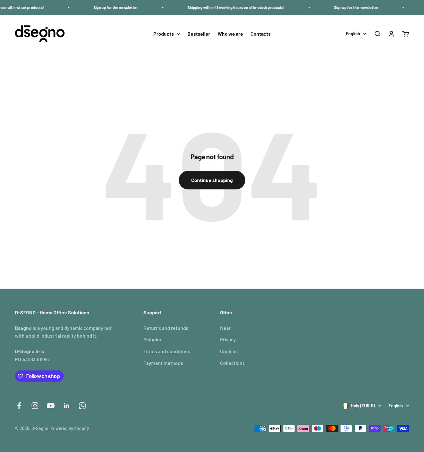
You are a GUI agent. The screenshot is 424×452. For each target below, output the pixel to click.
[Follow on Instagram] (35, 405)
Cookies (229, 351)
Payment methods (163, 363)
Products (163, 34)
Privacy (228, 339)
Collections (232, 363)
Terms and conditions (166, 351)
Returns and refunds (165, 328)
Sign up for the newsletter (110, 7)
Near (225, 328)
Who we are (230, 34)
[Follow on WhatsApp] (82, 405)
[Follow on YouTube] (51, 405)
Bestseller (198, 34)
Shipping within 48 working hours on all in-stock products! (230, 7)
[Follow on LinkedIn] (66, 405)
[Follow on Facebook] (19, 405)
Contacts (260, 34)
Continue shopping (212, 180)
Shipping (153, 339)
